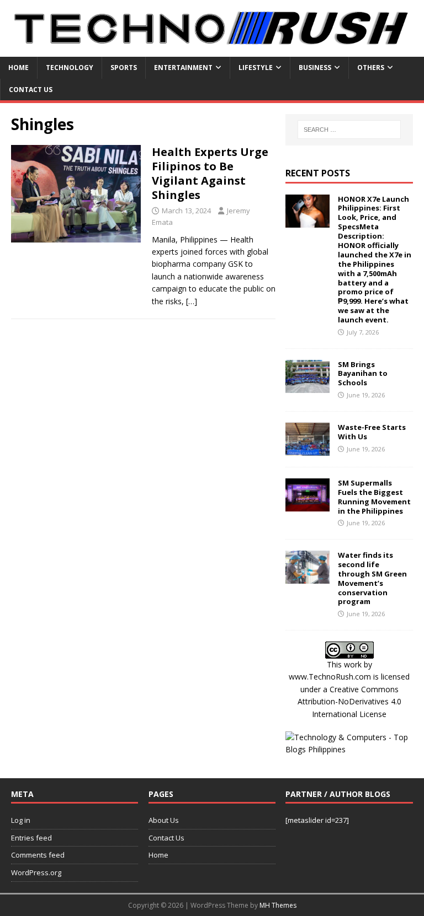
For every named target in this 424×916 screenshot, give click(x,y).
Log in (20, 820)
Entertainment (183, 67)
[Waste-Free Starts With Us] (307, 449)
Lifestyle (256, 67)
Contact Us (30, 89)
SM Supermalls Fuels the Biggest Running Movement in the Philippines (374, 497)
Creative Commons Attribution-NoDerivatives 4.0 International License (349, 701)
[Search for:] (349, 129)
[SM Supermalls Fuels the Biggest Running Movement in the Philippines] (307, 504)
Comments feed (38, 855)
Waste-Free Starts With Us (372, 431)
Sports (123, 67)
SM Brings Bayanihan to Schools (363, 373)
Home (18, 67)
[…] (191, 301)
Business (315, 67)
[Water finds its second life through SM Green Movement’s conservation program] (307, 577)
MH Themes (277, 905)
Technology (69, 67)
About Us (164, 820)
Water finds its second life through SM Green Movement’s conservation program (372, 578)
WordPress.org (36, 872)
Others (370, 67)
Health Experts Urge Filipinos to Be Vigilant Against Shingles (210, 173)
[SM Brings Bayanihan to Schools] (307, 386)
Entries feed (31, 838)
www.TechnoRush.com (330, 676)
